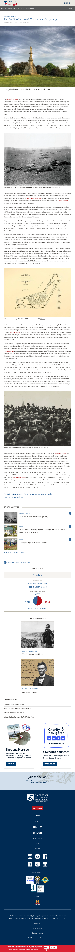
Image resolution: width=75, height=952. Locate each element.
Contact (37, 848)
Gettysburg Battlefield (16, 497)
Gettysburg (37, 575)
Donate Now (37, 808)
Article (13, 16)
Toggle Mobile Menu (67, 3)
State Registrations (37, 933)
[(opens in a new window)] (30, 856)
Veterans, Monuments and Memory (14, 713)
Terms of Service (37, 928)
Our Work (37, 833)
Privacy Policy (37, 923)
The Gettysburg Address (32, 494)
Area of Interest (33, 651)
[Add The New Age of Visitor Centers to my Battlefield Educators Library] (70, 539)
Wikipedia (42, 319)
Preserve (37, 827)
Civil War (7, 16)
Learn (6, 8)
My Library (71, 8)
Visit (37, 821)
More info (53, 947)
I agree (46, 947)
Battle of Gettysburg (12, 99)
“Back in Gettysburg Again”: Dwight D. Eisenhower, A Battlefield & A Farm (43, 531)
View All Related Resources (14, 553)
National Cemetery (17, 494)
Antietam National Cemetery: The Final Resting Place (19, 717)
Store (40, 843)
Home (11, 3)
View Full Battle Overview (37, 608)
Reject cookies (49, 950)
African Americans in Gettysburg (33, 516)
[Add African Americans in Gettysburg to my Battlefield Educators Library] (70, 513)
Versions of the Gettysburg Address (14, 704)
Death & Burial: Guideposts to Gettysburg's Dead (17, 708)
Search (9, 8)
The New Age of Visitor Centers (33, 542)
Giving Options (37, 838)
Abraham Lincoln (46, 494)
